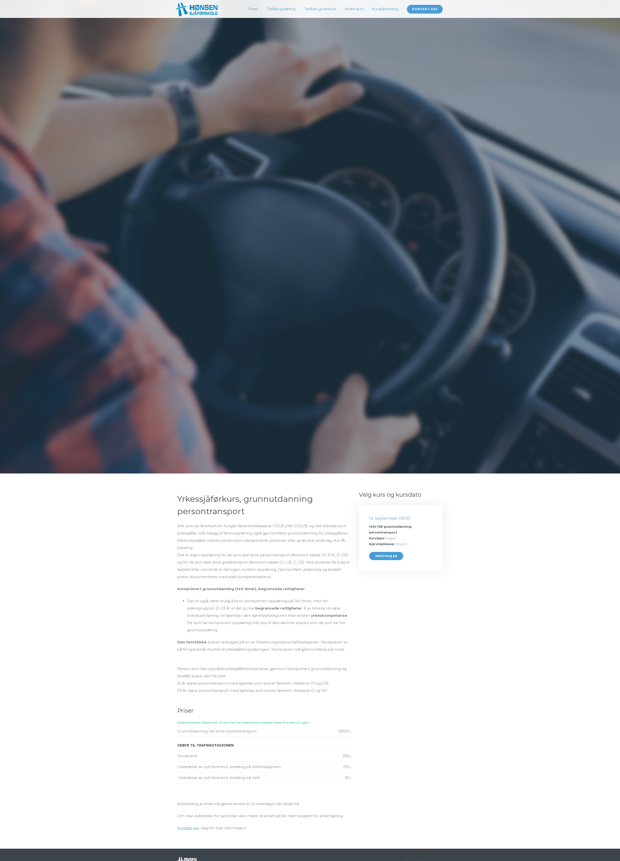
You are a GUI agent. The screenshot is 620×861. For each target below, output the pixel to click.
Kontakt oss (424, 9)
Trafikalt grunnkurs (320, 9)
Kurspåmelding (385, 9)
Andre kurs (354, 9)
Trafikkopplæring (281, 9)
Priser (253, 9)
